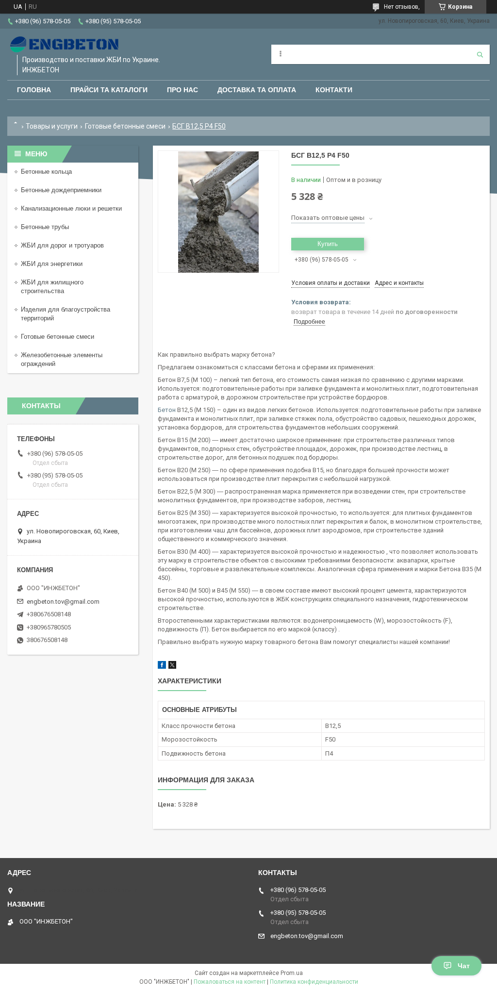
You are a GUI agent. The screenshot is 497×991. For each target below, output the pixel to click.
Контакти (333, 90)
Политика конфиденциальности (314, 981)
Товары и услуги (52, 126)
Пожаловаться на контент (229, 981)
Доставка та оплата (256, 90)
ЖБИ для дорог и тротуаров (62, 245)
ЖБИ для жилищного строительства (52, 287)
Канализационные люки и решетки (71, 208)
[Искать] (480, 54)
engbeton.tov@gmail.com (63, 601)
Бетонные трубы (45, 227)
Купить (327, 244)
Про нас (182, 90)
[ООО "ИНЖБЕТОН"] (65, 44)
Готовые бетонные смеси (125, 126)
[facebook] (162, 666)
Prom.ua (292, 973)
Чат (464, 966)
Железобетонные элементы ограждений (61, 359)
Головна (34, 90)
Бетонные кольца (46, 171)
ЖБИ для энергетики (52, 263)
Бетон (167, 409)
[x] (172, 666)
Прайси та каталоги (109, 90)
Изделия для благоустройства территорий (65, 314)
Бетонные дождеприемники (61, 190)
